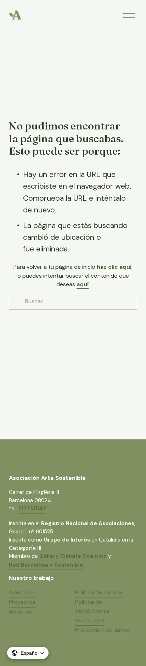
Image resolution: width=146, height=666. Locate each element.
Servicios (20, 611)
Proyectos (22, 602)
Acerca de (22, 592)
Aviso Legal (89, 620)
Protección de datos (102, 629)
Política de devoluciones (92, 606)
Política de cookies (99, 592)
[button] (27, 653)
